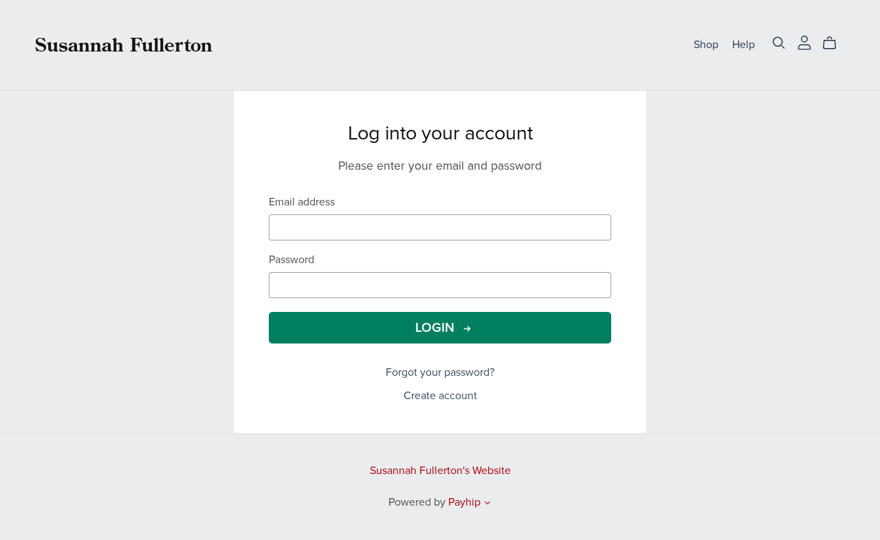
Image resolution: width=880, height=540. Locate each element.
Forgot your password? (440, 372)
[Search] (779, 42)
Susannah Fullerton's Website (440, 470)
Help (743, 45)
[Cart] (835, 43)
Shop (706, 45)
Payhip (464, 502)
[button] (487, 504)
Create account (440, 396)
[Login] (804, 42)
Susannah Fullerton (123, 44)
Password (291, 260)
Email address (302, 202)
